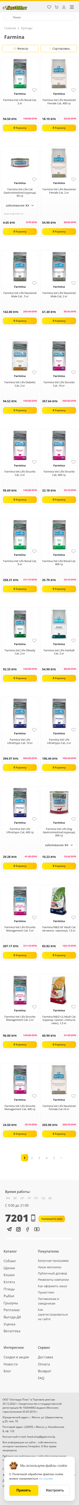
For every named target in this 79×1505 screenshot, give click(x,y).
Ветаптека (12, 1331)
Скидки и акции (16, 1357)
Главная (10, 28)
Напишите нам (51, 1219)
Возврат (44, 1371)
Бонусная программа (53, 1261)
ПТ (36, 1198)
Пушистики (46, 1292)
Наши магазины (49, 1267)
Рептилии (12, 1310)
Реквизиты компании (53, 1280)
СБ (43, 1198)
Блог (7, 1371)
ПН (8, 1198)
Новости (11, 1364)
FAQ (41, 1378)
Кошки (9, 1275)
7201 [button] (17, 1218)
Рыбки (9, 1296)
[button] (9, 1229)
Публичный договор (52, 1273)
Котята (9, 1282)
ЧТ (29, 1198)
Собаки (10, 1261)
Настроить (55, 1490)
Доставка (45, 1357)
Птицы (9, 1289)
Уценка (9, 1324)
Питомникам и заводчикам (48, 1301)
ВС (50, 1198)
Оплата (44, 1364)
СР (22, 1198)
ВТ (15, 1198)
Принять (23, 1490)
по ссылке (46, 1478)
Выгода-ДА (12, 1317)
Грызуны (11, 1303)
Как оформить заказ (52, 1286)
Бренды (26, 28)
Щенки (9, 1268)
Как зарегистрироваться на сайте (53, 1314)
